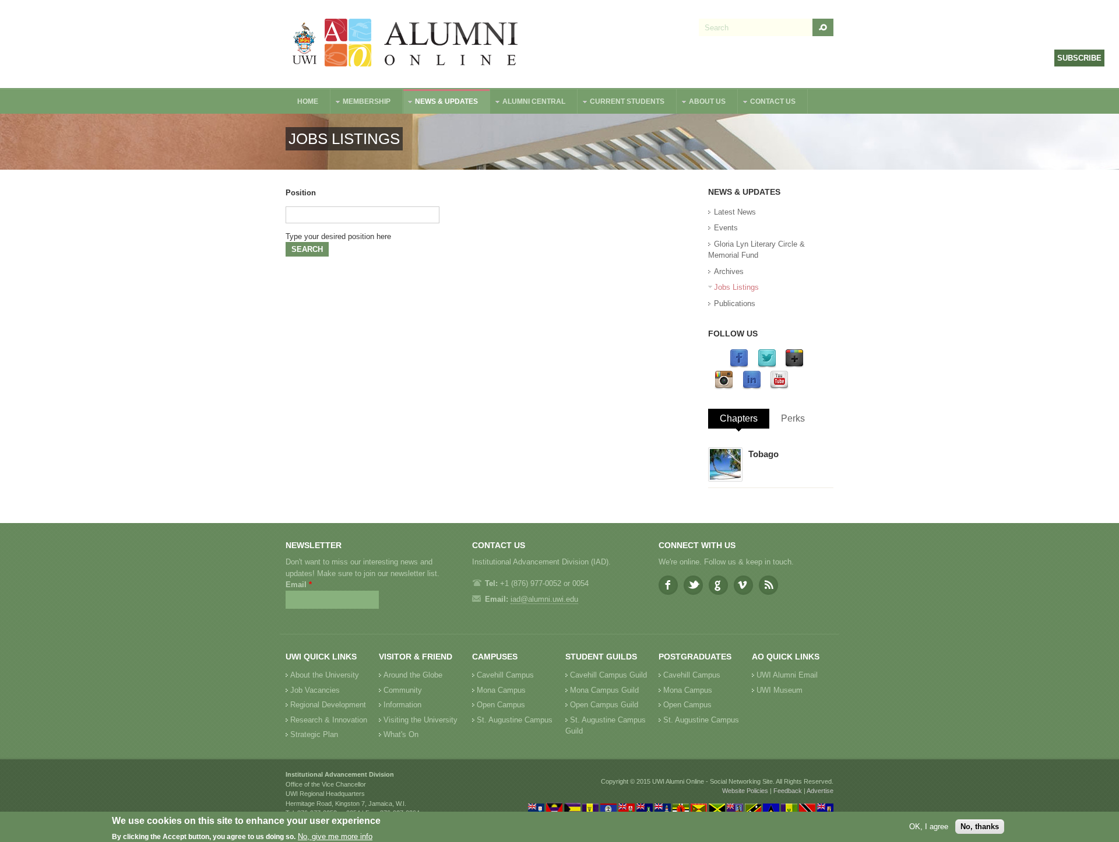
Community (402, 690)
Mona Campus (501, 690)
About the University (324, 675)
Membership (360, 102)
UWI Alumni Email (787, 675)
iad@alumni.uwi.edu (544, 599)
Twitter (693, 585)
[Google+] (794, 365)
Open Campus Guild (604, 704)
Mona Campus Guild (604, 690)
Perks (793, 418)
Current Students (621, 102)
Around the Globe (412, 675)
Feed (768, 585)
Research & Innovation (328, 719)
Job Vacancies (315, 690)
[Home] (405, 44)
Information (402, 704)
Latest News (735, 212)
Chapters (739, 418)
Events (726, 227)
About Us (701, 102)
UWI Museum (779, 690)
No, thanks (979, 826)
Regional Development (328, 704)
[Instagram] (724, 387)
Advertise (820, 790)
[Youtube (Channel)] (779, 387)
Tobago (763, 454)
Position (301, 192)
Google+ (718, 585)
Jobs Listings (736, 287)
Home (307, 101)
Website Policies (745, 790)
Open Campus (501, 704)
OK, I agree (928, 826)
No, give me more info (335, 836)
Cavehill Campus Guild (608, 675)
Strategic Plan (314, 734)
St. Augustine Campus (515, 719)
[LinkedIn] (752, 387)
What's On (400, 734)
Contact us (767, 102)
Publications (734, 303)
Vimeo (743, 585)
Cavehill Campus (505, 675)
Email (299, 584)
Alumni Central (528, 102)
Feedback (787, 790)
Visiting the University (420, 719)
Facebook (668, 585)
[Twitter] (767, 365)
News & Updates (440, 102)
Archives (729, 271)
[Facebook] (739, 365)
